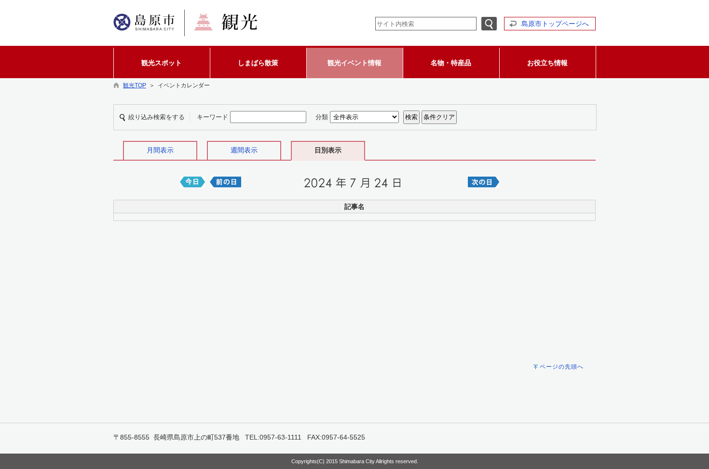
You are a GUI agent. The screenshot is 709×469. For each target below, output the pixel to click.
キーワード (212, 117)
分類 (321, 117)
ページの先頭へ (562, 367)
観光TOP (134, 85)
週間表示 (244, 150)
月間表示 (160, 150)
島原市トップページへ (555, 24)
